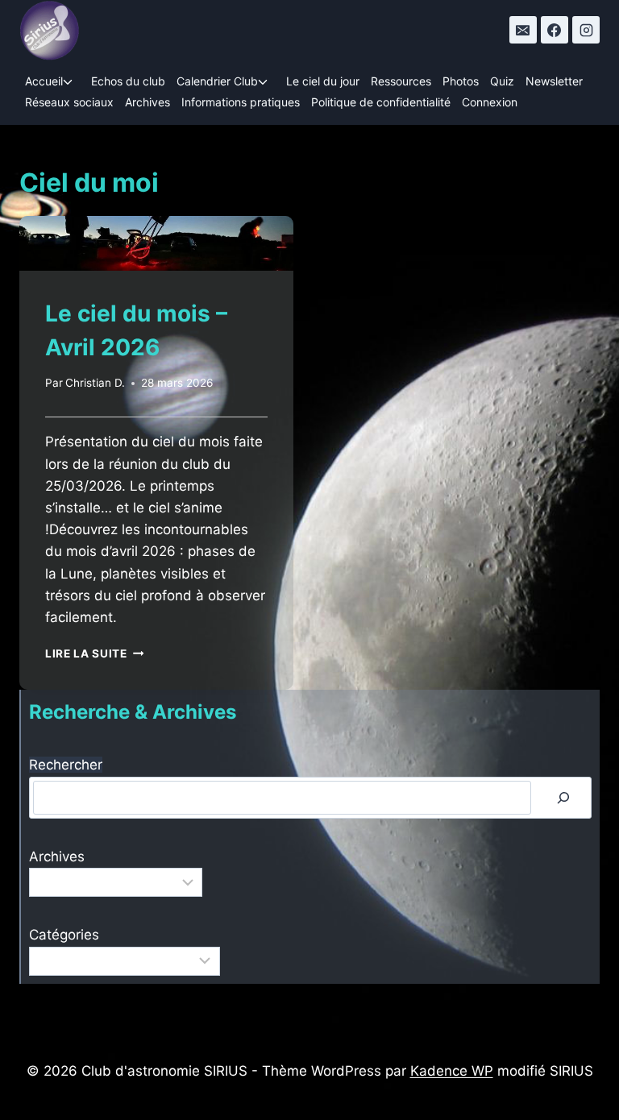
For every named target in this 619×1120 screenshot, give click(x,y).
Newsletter (554, 81)
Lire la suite (94, 653)
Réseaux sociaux (69, 102)
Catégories (64, 935)
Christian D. (95, 382)
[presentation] (156, 243)
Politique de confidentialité (381, 102)
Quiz (502, 81)
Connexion (489, 102)
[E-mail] (523, 30)
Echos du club (128, 81)
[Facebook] (554, 30)
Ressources (401, 81)
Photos (460, 81)
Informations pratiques (240, 102)
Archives (147, 102)
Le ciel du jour (322, 81)
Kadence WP (451, 1071)
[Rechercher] (563, 798)
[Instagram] (586, 30)
